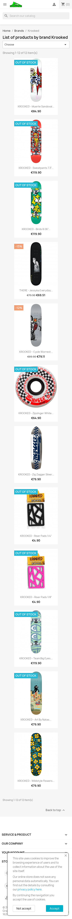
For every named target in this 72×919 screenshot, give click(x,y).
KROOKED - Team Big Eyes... (36, 658)
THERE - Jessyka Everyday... (36, 290)
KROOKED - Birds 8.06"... (36, 229)
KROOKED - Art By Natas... (36, 719)
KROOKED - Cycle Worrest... (36, 351)
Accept (54, 908)
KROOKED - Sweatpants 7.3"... (36, 168)
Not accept (23, 908)
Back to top (56, 810)
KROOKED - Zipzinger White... (36, 413)
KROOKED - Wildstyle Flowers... (36, 780)
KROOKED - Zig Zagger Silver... (36, 474)
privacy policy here (29, 889)
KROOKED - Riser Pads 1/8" (36, 597)
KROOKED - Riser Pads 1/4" (36, 536)
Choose (36, 44)
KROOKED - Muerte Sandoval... (36, 106)
